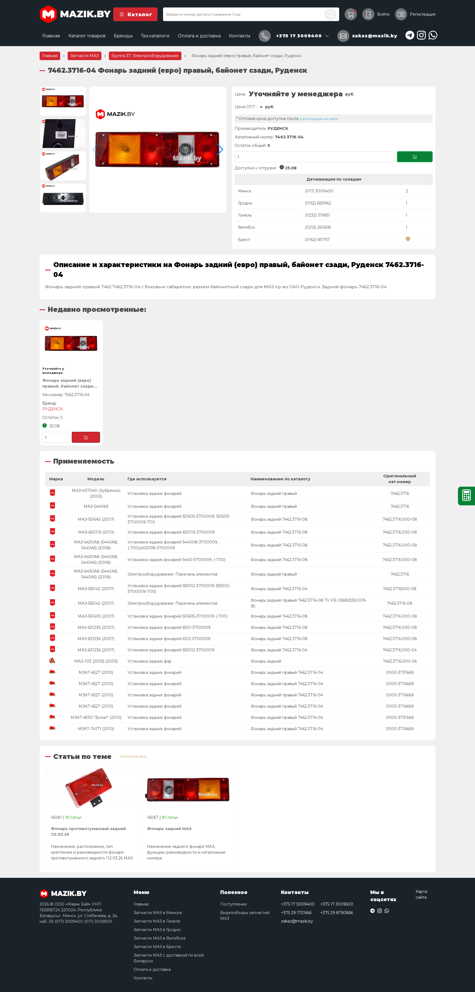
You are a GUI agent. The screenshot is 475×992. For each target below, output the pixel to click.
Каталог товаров (87, 35)
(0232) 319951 (317, 215)
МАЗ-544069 (96, 506)
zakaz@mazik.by (297, 921)
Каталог (140, 14)
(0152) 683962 (318, 203)
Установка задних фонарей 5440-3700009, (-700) (176, 559)
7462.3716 (400, 493)
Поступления (233, 904)
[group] (158, 149)
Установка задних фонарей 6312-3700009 (169, 638)
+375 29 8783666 (336, 912)
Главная (51, 35)
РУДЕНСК (278, 128)
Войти (383, 14)
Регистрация (422, 14)
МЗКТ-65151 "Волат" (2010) (96, 717)
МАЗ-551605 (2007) (96, 616)
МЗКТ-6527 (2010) (96, 672)
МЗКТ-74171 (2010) (96, 728)
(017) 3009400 (319, 191)
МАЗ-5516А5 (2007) (96, 519)
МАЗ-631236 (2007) (96, 627)
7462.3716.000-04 (400, 650)
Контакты (239, 35)
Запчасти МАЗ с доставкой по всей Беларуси (169, 958)
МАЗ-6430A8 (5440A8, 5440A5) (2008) (96, 545)
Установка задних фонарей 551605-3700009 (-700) (177, 616)
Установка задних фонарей (154, 493)
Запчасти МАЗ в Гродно (157, 929)
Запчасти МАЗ (84, 55)
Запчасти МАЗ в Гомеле (157, 921)
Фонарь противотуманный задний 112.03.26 (88, 831)
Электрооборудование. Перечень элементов (172, 574)
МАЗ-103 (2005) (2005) (96, 661)
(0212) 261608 (318, 227)
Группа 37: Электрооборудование (145, 55)
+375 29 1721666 (296, 912)
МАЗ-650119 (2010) (96, 532)
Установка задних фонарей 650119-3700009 (171, 532)
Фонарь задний (266, 661)
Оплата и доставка (199, 35)
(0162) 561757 (317, 239)
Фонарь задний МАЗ (169, 828)
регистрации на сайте (319, 119)
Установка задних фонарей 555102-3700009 (171, 650)
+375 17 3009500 (336, 904)
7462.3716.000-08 (400, 519)
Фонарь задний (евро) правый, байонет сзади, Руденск (68, 383)
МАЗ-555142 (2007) (96, 588)
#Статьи (73, 817)
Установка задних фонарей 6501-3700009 (169, 627)
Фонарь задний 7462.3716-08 (279, 519)
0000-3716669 (400, 683)
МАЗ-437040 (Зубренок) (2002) (96, 493)
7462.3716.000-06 (400, 661)
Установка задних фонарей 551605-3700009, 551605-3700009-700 (179, 519)
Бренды (123, 35)
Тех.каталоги (155, 35)
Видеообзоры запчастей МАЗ (244, 915)
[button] (220, 150)
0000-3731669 (400, 672)
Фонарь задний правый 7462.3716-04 (287, 672)
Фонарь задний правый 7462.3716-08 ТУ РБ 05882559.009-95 (309, 603)
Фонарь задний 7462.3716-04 (279, 588)
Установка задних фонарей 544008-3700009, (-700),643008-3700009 (173, 545)
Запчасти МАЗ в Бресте (157, 946)
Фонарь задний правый (274, 493)
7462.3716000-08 (399, 588)
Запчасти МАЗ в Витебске (160, 938)
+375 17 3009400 (297, 904)
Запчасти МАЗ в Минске (158, 912)
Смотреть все (133, 756)
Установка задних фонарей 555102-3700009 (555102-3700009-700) (179, 588)
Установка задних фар (150, 661)
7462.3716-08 (399, 603)
